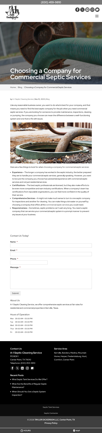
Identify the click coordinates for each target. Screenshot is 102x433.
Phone (14, 259)
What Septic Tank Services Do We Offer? (29, 379)
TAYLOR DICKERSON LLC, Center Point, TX (55, 419)
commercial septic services (57, 204)
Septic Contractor (51, 413)
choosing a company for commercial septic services (66, 167)
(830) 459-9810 (51, 2)
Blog (48, 99)
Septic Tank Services (51, 407)
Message (15, 267)
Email (13, 250)
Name (14, 242)
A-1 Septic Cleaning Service (22, 99)
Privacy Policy (51, 423)
